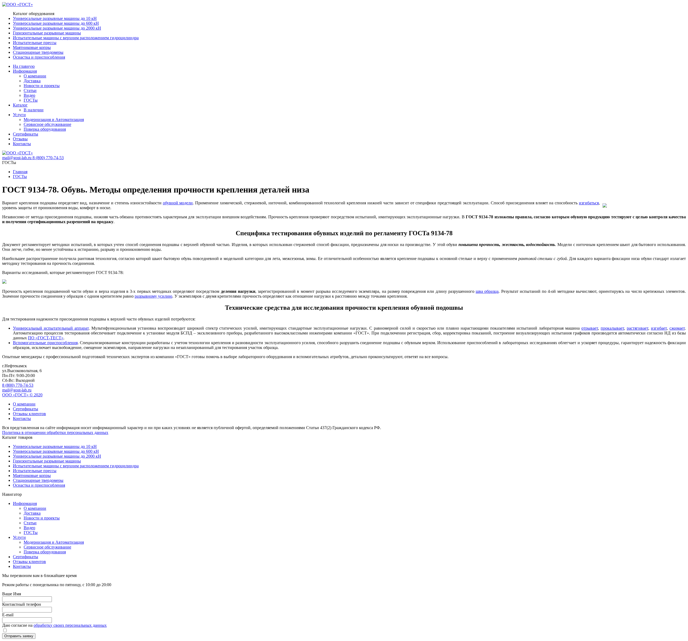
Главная (20, 171)
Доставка (32, 81)
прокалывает (612, 328)
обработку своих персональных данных (70, 625)
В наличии (34, 110)
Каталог (20, 105)
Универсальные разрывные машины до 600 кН (56, 23)
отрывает (589, 328)
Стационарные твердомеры (38, 52)
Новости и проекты (42, 85)
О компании (35, 76)
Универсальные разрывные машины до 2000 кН (57, 28)
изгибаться (589, 203)
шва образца (487, 291)
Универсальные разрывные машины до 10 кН (55, 18)
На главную (24, 66)
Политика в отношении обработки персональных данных (55, 432)
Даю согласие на (54, 625)
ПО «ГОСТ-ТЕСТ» (45, 338)
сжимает (677, 328)
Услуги (19, 114)
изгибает (659, 328)
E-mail (7, 614)
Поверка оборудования (45, 129)
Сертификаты (25, 134)
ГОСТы (31, 100)
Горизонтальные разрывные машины (47, 33)
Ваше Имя (11, 594)
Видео (29, 95)
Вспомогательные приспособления (45, 342)
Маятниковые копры (32, 47)
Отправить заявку (18, 636)
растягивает (637, 328)
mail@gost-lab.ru (17, 157)
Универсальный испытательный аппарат (51, 328)
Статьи (30, 90)
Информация (25, 71)
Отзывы (20, 139)
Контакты (22, 143)
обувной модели (178, 203)
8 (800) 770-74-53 (17, 385)
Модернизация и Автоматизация (54, 119)
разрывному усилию (153, 296)
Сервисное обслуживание (47, 124)
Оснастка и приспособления (39, 57)
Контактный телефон (21, 604)
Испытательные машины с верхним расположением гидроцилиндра (76, 37)
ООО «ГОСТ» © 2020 (22, 395)
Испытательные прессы (34, 42)
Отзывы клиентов (29, 413)
